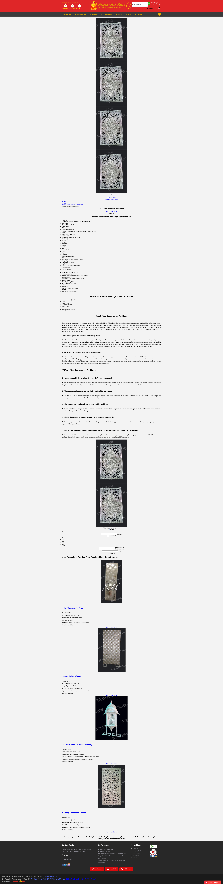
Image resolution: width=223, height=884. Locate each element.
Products (65, 203)
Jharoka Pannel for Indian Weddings (77, 744)
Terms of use (72, 879)
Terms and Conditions (123, 14)
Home (64, 201)
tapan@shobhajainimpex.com (70, 2)
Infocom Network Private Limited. (47, 879)
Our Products (93, 14)
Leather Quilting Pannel (72, 676)
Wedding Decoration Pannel (74, 813)
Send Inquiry (112, 197)
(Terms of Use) (50, 876)
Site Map (135, 857)
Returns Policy (89, 879)
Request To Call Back (111, 199)
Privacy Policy (106, 14)
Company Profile (79, 14)
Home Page (67, 14)
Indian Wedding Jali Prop (72, 608)
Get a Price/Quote (111, 211)
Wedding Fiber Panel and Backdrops (72, 204)
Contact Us (137, 14)
